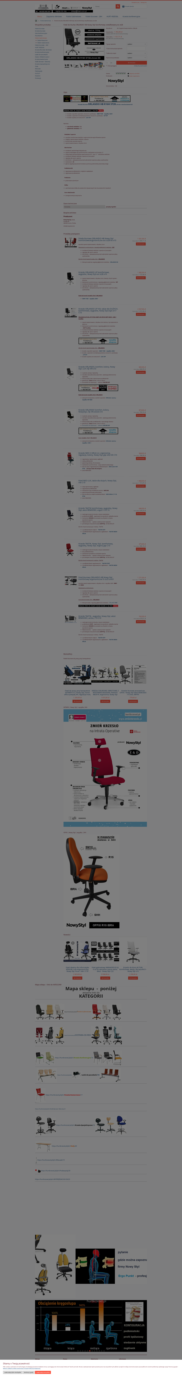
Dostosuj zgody (28, 1372)
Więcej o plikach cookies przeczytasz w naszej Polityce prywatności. (22, 1368)
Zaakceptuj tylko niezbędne (12, 1372)
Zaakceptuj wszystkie (43, 1372)
